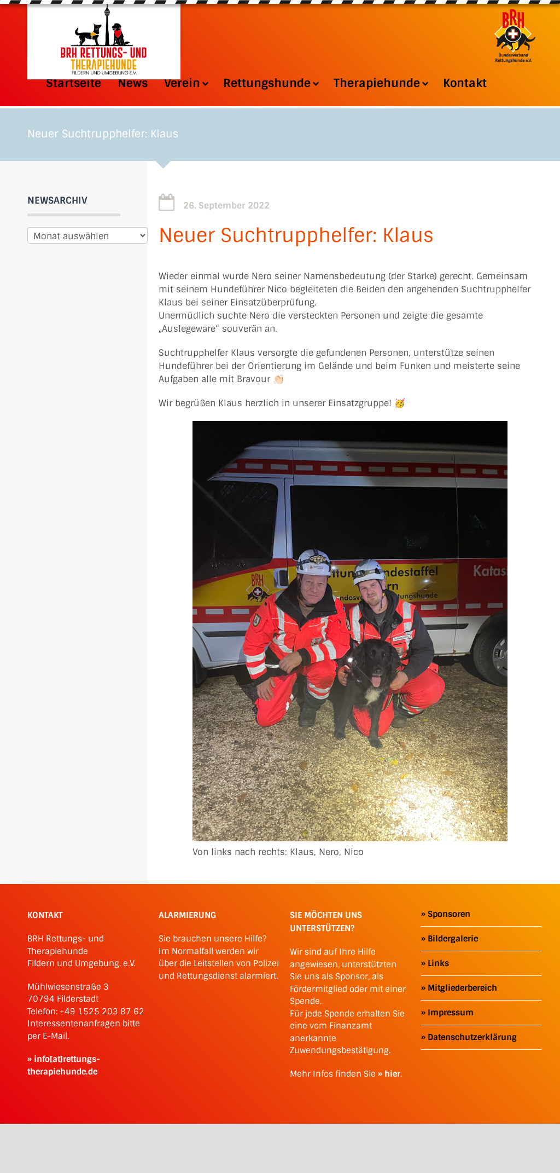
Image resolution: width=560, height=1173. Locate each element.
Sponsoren (449, 914)
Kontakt (465, 83)
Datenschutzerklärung (472, 1037)
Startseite (73, 83)
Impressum (451, 1012)
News (133, 83)
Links (438, 963)
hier (392, 1073)
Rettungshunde (267, 83)
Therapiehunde (377, 83)
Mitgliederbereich (462, 988)
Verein (182, 83)
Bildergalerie (453, 938)
